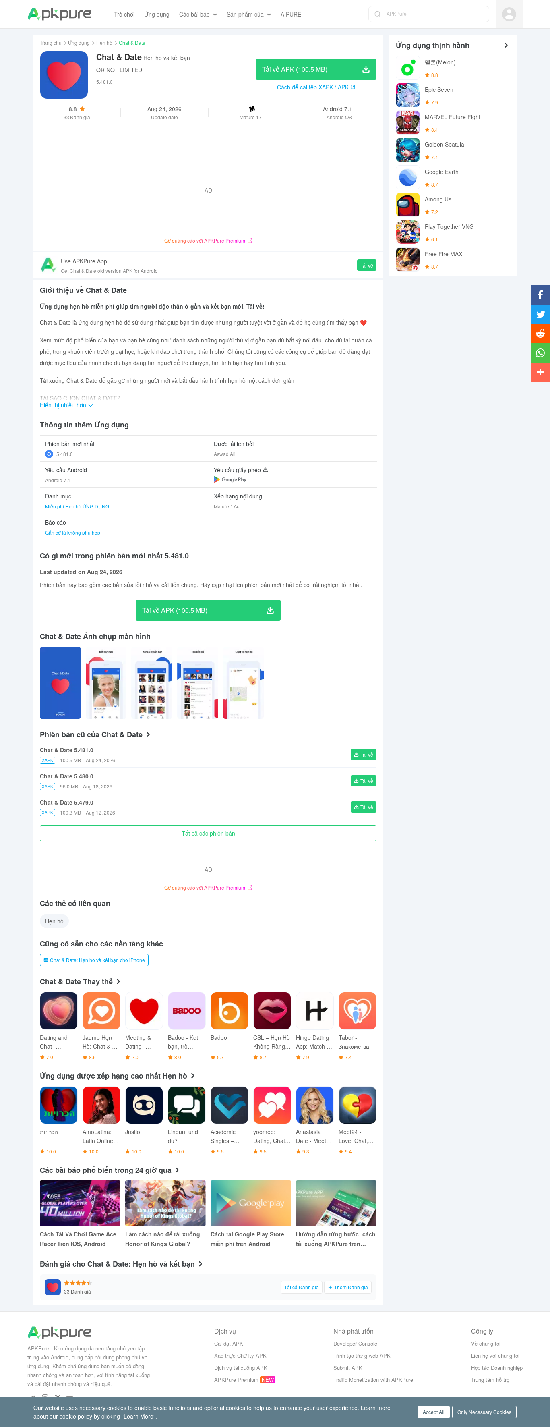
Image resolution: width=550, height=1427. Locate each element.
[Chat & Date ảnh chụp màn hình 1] (106, 683)
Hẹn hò (104, 42)
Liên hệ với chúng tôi (495, 1355)
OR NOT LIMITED (119, 70)
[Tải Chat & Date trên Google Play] (230, 479)
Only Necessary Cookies (484, 1411)
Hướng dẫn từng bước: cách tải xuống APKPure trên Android (336, 1239)
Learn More (138, 1416)
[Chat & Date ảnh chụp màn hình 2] (151, 683)
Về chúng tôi (485, 1343)
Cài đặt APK (228, 1343)
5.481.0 (64, 453)
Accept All (434, 1411)
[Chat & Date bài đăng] (60, 683)
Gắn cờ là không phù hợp (72, 532)
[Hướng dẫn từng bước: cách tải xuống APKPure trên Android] (336, 1203)
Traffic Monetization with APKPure (373, 1379)
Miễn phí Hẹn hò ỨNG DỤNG (77, 506)
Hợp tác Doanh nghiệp (497, 1367)
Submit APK (347, 1367)
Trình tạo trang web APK (362, 1355)
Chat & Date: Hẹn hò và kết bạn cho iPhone (97, 959)
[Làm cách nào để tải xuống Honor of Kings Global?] (165, 1203)
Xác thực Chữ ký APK (240, 1355)
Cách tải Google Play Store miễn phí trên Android (247, 1239)
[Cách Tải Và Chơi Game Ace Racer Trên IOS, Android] (80, 1203)
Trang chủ (51, 42)
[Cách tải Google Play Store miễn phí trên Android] (251, 1203)
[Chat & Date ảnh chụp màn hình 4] (243, 683)
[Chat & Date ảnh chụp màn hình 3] (197, 683)
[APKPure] (59, 14)
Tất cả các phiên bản (208, 833)
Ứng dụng (79, 42)
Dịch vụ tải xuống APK (240, 1367)
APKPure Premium (236, 1379)
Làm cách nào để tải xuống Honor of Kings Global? (162, 1239)
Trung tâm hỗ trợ (490, 1379)
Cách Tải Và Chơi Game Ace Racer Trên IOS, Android (78, 1239)
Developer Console (355, 1343)
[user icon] (509, 14)
